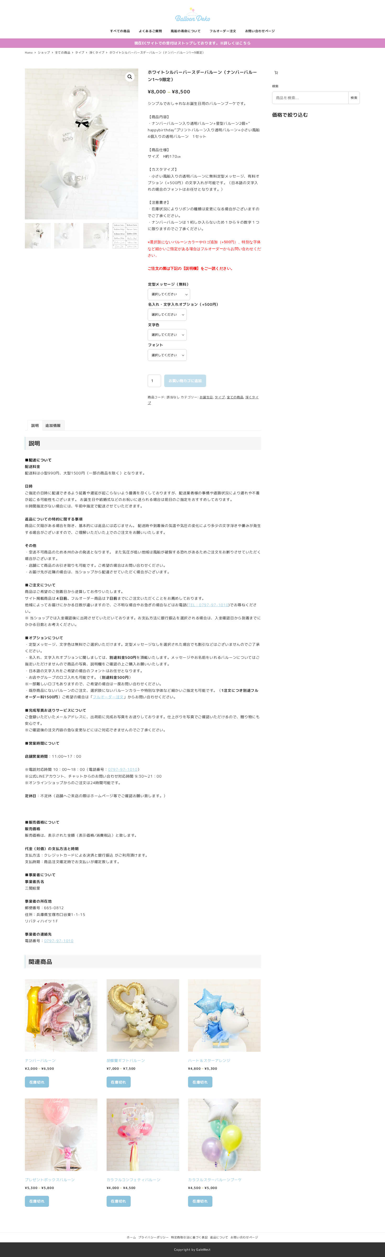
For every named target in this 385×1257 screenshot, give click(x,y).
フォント (155, 344)
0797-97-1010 (123, 769)
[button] (130, 77)
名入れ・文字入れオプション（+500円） (184, 304)
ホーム (131, 1237)
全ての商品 (235, 397)
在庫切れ (37, 1082)
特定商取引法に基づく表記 (189, 1237)
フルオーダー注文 (108, 696)
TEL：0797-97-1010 (208, 604)
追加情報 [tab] (53, 425)
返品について (219, 1237)
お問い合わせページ (244, 1237)
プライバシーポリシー (153, 1237)
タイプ (220, 397)
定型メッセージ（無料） (169, 284)
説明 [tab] (35, 425)
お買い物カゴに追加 (185, 380)
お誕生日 (206, 397)
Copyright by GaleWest (192, 1249)
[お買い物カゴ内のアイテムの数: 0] (276, 73)
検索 (275, 86)
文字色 (154, 324)
